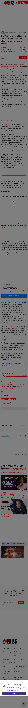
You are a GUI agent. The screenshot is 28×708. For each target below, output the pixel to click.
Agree (14, 693)
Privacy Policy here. (17, 690)
